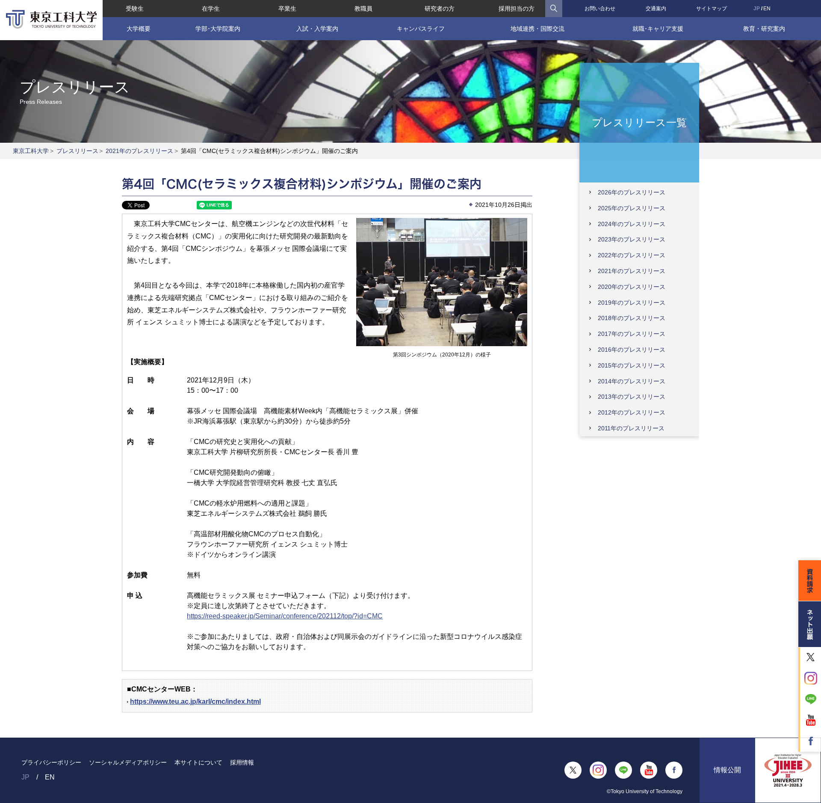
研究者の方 (440, 8)
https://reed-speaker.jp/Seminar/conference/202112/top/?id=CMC (285, 616)
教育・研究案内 (764, 28)
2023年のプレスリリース (631, 239)
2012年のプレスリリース (631, 412)
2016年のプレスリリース (631, 349)
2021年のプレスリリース (139, 150)
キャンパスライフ (421, 28)
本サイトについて (198, 762)
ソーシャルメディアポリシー (128, 762)
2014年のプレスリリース (631, 381)
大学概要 (139, 28)
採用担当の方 (517, 8)
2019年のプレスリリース (631, 302)
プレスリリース (77, 150)
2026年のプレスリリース (631, 192)
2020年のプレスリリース (631, 286)
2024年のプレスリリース (631, 224)
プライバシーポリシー (51, 762)
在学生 (211, 8)
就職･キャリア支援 (657, 28)
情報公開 (727, 770)
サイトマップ (711, 9)
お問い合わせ (600, 9)
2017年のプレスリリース (631, 333)
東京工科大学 (31, 150)
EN (767, 9)
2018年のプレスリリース (631, 318)
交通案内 (656, 9)
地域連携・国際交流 (537, 28)
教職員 (363, 8)
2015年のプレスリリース (631, 365)
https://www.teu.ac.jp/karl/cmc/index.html (195, 701)
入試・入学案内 (317, 28)
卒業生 (287, 8)
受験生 (135, 8)
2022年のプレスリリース (631, 255)
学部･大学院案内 (217, 28)
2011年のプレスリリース (631, 428)
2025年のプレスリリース (631, 208)
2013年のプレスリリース (631, 396)
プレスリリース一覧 (639, 122)
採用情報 (242, 762)
